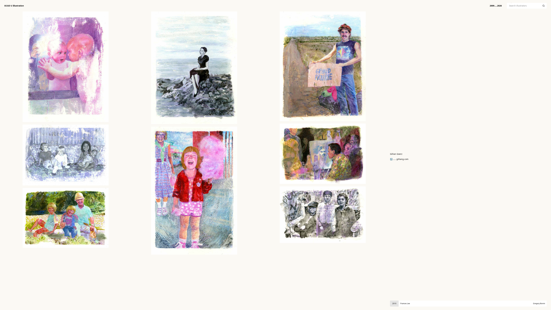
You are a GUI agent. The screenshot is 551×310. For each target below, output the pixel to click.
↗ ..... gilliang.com (399, 159)
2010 (394, 303)
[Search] (543, 6)
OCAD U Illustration (14, 6)
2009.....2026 (496, 5)
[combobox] (523, 6)
